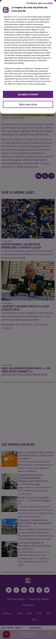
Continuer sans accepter (39, 3)
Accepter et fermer (28, 94)
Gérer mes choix (28, 104)
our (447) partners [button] (18, 16)
